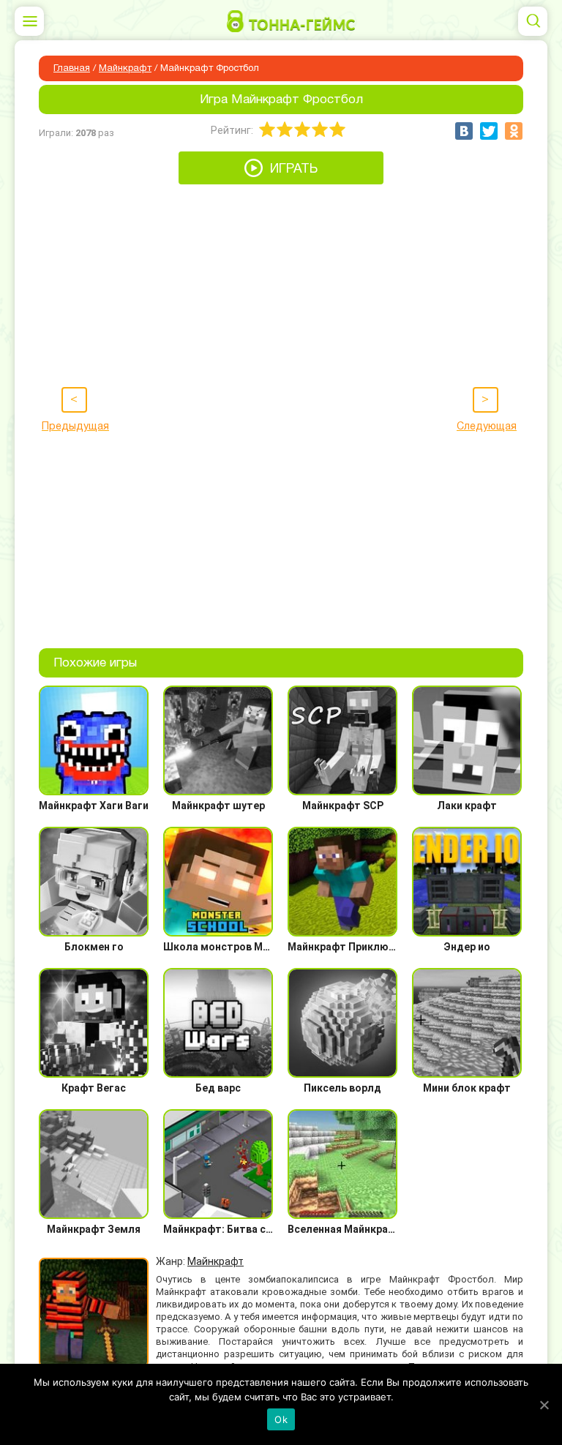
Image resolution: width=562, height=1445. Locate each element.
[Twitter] (489, 131)
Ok (281, 1419)
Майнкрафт (125, 68)
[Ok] (543, 1404)
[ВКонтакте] (464, 131)
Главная (71, 68)
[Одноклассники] (513, 131)
